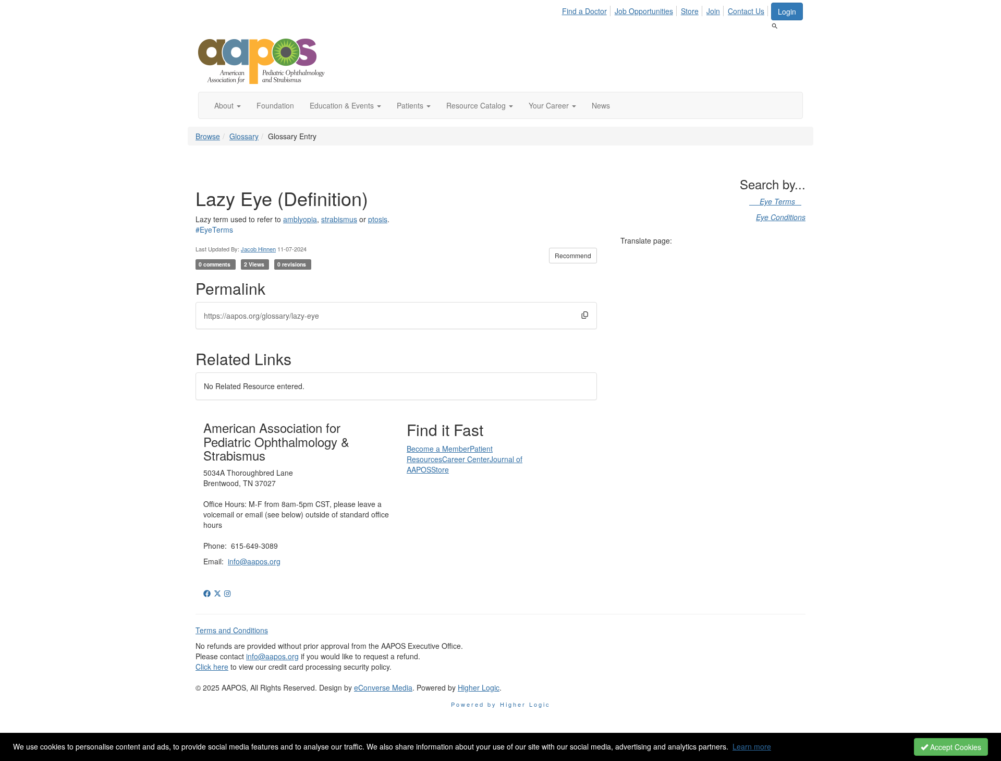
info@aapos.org (254, 561)
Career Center (466, 459)
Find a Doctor (584, 11)
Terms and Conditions (232, 630)
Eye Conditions (780, 217)
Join (713, 11)
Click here (212, 666)
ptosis (377, 219)
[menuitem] (587, 9)
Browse (208, 136)
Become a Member (438, 448)
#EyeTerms (214, 229)
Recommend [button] (573, 255)
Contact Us (746, 11)
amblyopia (300, 219)
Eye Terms (775, 201)
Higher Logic (478, 687)
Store (690, 11)
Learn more (752, 746)
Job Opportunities (644, 11)
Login (787, 11)
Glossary (244, 136)
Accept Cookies (954, 747)
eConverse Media (383, 687)
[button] (227, 105)
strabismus (339, 219)
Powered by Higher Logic (501, 704)
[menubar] (666, 9)
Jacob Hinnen (258, 249)
